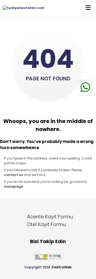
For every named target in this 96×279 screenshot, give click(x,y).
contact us (13, 175)
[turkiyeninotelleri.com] (22, 8)
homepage (13, 186)
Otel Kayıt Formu (46, 224)
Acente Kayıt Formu (50, 216)
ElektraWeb (62, 267)
